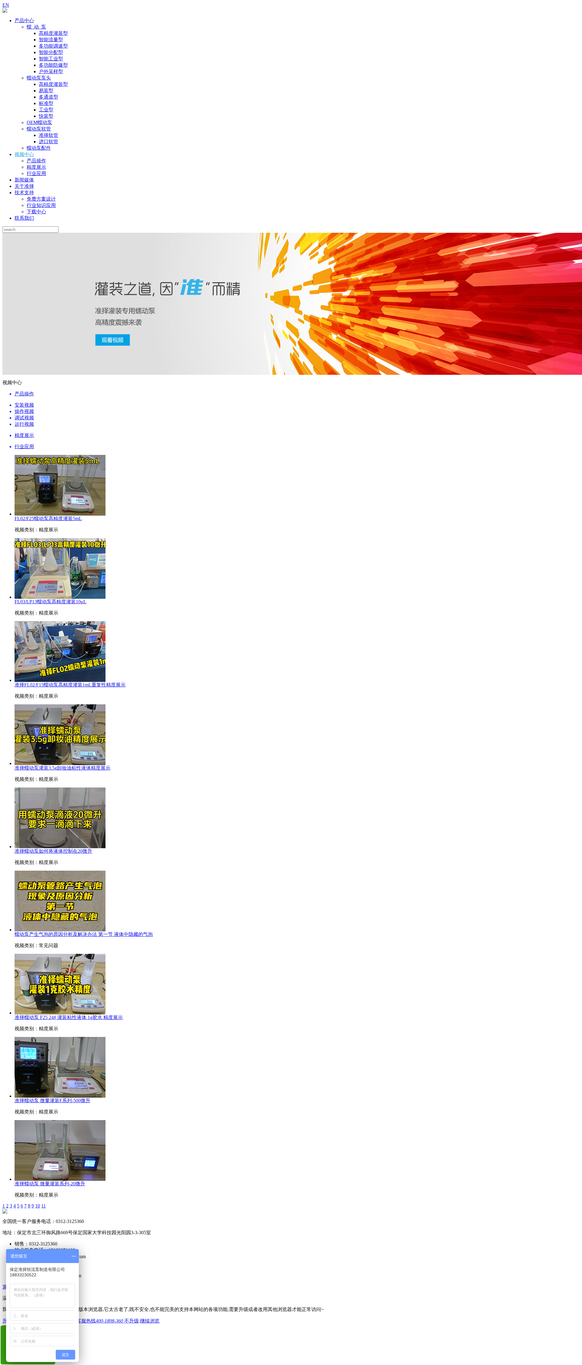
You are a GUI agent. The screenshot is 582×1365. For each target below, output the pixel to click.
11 (43, 1205)
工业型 (46, 109)
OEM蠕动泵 (39, 122)
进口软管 (48, 141)
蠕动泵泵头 (39, 77)
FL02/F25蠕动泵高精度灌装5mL (48, 518)
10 (37, 1205)
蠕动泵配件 (39, 148)
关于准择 (24, 186)
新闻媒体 (24, 179)
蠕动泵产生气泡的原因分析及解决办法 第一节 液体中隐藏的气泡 (84, 934)
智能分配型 (51, 52)
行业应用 (36, 173)
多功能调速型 (53, 46)
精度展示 (36, 167)
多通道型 (48, 97)
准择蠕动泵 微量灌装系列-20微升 (50, 1183)
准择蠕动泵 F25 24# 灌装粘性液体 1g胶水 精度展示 (69, 1017)
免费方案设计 (41, 199)
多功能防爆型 (53, 65)
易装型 (46, 90)
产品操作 (36, 160)
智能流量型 (51, 39)
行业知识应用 (41, 205)
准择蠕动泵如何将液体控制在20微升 (53, 851)
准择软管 (48, 135)
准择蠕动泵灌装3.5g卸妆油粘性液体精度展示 (62, 768)
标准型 (46, 103)
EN (5, 5)
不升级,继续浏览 (141, 1320)
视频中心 (24, 154)
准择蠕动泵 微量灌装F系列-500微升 (52, 1100)
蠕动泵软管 (39, 128)
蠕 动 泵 (36, 26)
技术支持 (24, 192)
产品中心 (24, 20)
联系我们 (24, 218)
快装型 (46, 116)
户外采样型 (51, 71)
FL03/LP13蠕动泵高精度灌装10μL (50, 601)
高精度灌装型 (53, 33)
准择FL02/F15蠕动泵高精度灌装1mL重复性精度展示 (70, 684)
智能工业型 (51, 58)
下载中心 (36, 211)
